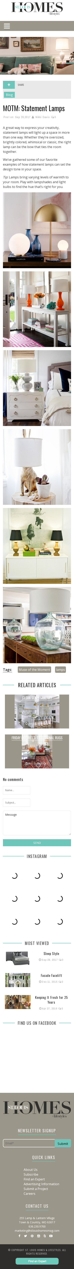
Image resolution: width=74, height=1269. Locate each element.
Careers (29, 1193)
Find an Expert (34, 1179)
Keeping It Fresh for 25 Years (51, 1000)
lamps (60, 669)
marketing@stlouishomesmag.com (37, 1230)
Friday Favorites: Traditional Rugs (37, 737)
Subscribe (31, 1174)
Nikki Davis (43, 117)
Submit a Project (36, 1189)
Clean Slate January (37, 697)
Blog (9, 95)
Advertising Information (41, 1184)
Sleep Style (51, 953)
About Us (30, 1169)
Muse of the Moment (34, 669)
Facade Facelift (51, 975)
